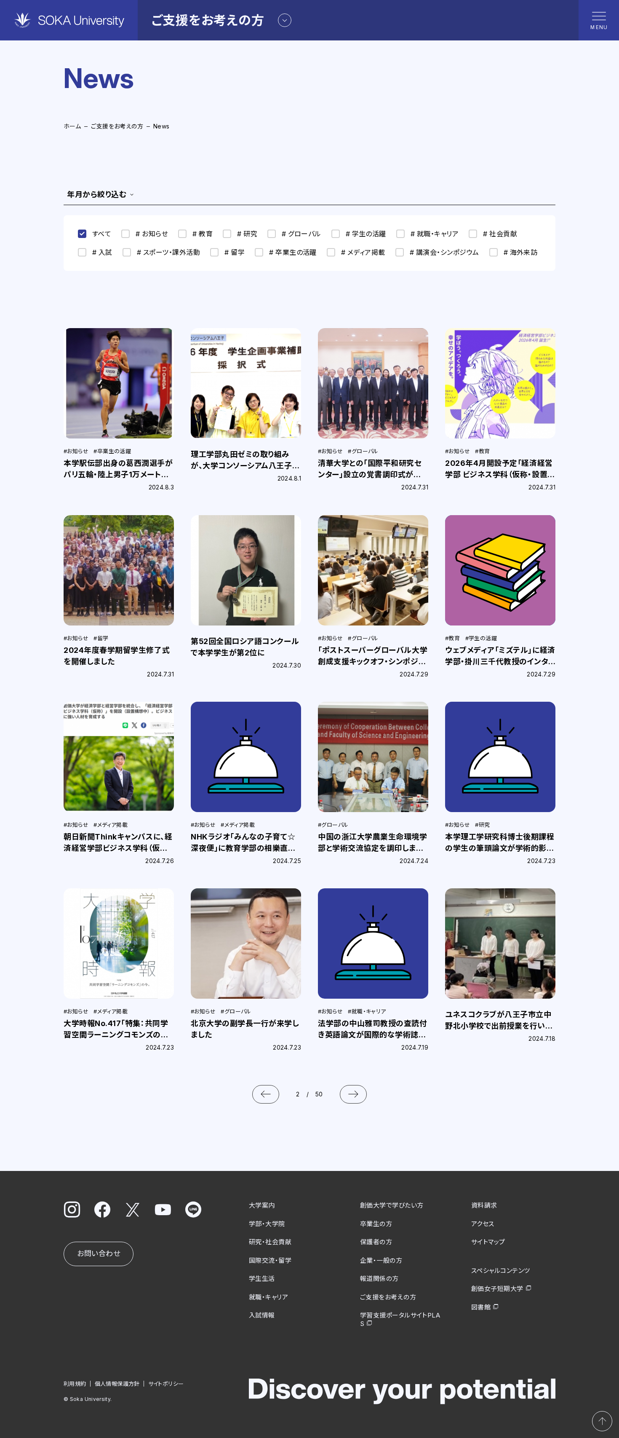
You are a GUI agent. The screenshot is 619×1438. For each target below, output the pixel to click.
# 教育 (202, 234)
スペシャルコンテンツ (500, 1271)
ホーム (72, 126)
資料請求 (484, 1205)
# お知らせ (152, 234)
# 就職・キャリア (435, 234)
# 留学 (234, 252)
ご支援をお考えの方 (117, 126)
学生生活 (262, 1279)
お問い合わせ (98, 1253)
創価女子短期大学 (497, 1289)
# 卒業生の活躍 (293, 252)
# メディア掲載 (363, 252)
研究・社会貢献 (270, 1242)
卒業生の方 (376, 1224)
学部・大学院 (267, 1224)
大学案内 (262, 1205)
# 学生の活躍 (366, 234)
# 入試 (102, 252)
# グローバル (301, 234)
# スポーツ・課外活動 (168, 252)
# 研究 (247, 234)
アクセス (482, 1224)
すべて (101, 234)
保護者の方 (376, 1242)
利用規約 (75, 1383)
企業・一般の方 (381, 1260)
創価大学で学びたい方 (392, 1205)
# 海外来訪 (521, 252)
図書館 (481, 1307)
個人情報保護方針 (117, 1383)
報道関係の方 (379, 1279)
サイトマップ (488, 1242)
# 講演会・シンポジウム (444, 252)
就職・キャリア (268, 1297)
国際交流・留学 (270, 1260)
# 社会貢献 (500, 234)
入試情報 (262, 1315)
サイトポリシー (166, 1383)
